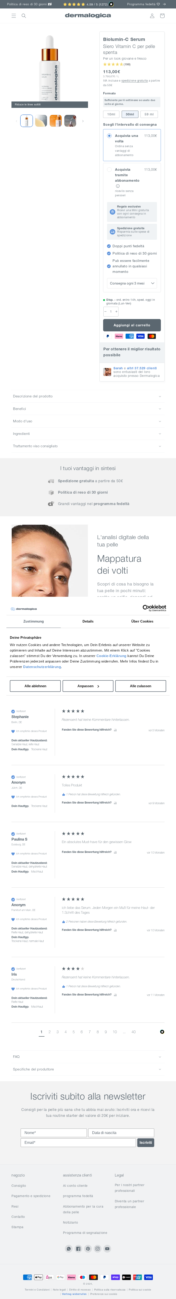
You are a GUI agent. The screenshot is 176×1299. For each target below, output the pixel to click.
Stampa (17, 1227)
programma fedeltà (78, 1196)
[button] (14, 16)
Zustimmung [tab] (33, 621)
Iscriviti (146, 1143)
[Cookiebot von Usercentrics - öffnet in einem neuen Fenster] (146, 608)
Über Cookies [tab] (142, 621)
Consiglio (18, 1186)
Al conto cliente (75, 1186)
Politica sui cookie (140, 1289)
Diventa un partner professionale (129, 1204)
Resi (14, 1206)
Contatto (18, 1217)
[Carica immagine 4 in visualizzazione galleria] (70, 121)
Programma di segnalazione (85, 1233)
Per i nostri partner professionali (130, 1188)
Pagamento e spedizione (30, 1196)
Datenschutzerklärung (42, 667)
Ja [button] (115, 729)
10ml (111, 114)
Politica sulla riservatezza (110, 1289)
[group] (88, 737)
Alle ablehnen (35, 686)
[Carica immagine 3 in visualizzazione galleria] (56, 121)
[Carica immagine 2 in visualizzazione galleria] (26, 121)
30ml (130, 114)
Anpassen (85, 686)
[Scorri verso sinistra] (16, 121)
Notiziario (70, 1222)
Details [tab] (88, 621)
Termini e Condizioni (37, 1289)
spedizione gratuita (134, 80)
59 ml (149, 114)
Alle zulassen (140, 686)
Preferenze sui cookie (103, 1294)
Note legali (59, 1289)
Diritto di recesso (80, 1289)
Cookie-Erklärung (111, 656)
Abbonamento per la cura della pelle (83, 1209)
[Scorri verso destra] (83, 121)
